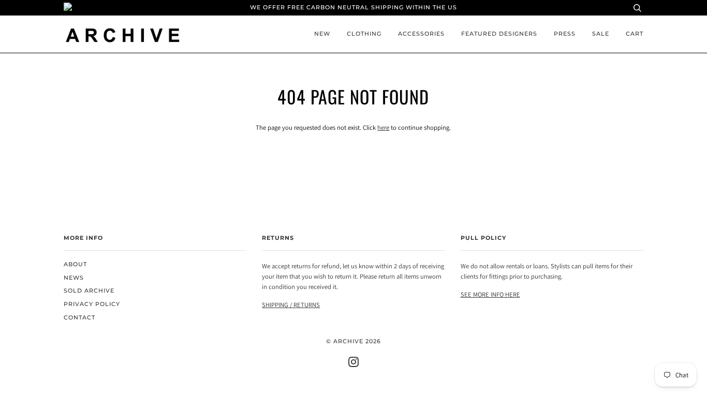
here (383, 127)
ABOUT (75, 264)
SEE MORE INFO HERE (490, 294)
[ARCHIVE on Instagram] (353, 364)
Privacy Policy (92, 304)
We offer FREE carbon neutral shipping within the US (353, 7)
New (322, 33)
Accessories (421, 33)
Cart (634, 33)
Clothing (364, 33)
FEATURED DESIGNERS (499, 33)
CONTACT (79, 317)
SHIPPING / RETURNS (291, 304)
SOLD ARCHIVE (89, 290)
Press (565, 33)
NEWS (74, 277)
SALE (600, 33)
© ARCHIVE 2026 (353, 341)
